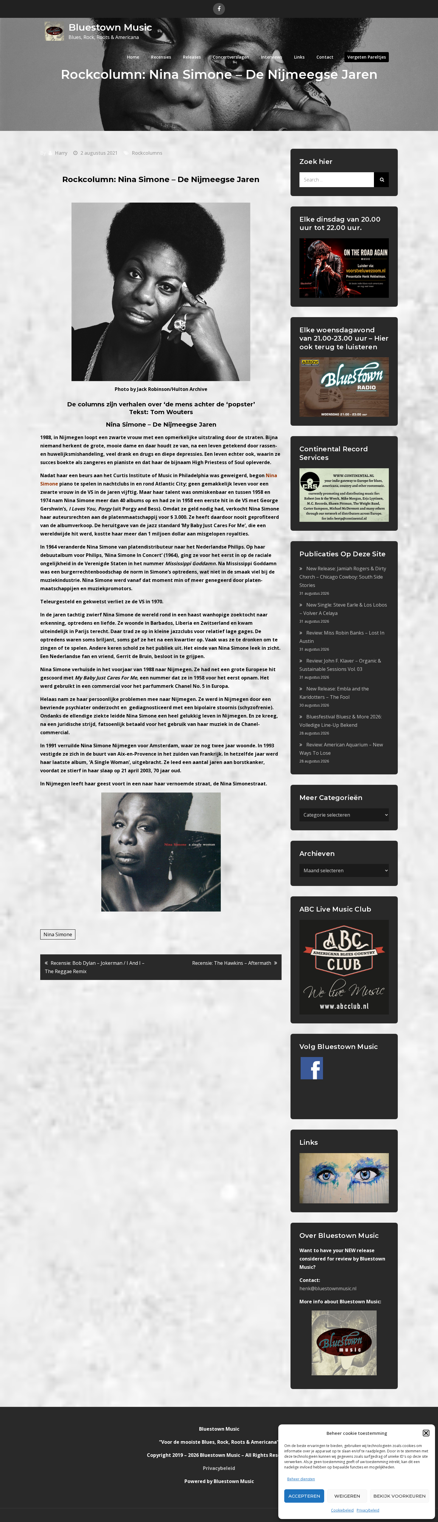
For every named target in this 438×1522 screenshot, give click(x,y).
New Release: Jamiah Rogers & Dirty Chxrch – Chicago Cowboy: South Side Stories (342, 576)
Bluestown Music (110, 27)
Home (133, 57)
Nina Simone (58, 934)
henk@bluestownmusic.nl (327, 1288)
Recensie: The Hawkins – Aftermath (231, 963)
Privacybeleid (368, 1510)
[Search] (381, 179)
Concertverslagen (231, 57)
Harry (61, 153)
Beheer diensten (301, 1479)
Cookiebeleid (342, 1510)
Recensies (161, 57)
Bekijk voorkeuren (399, 1496)
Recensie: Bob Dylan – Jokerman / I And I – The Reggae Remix (95, 967)
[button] (426, 1433)
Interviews (271, 57)
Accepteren (304, 1496)
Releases (192, 57)
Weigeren (347, 1496)
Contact (324, 57)
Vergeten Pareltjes (366, 57)
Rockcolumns (147, 153)
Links (299, 57)
